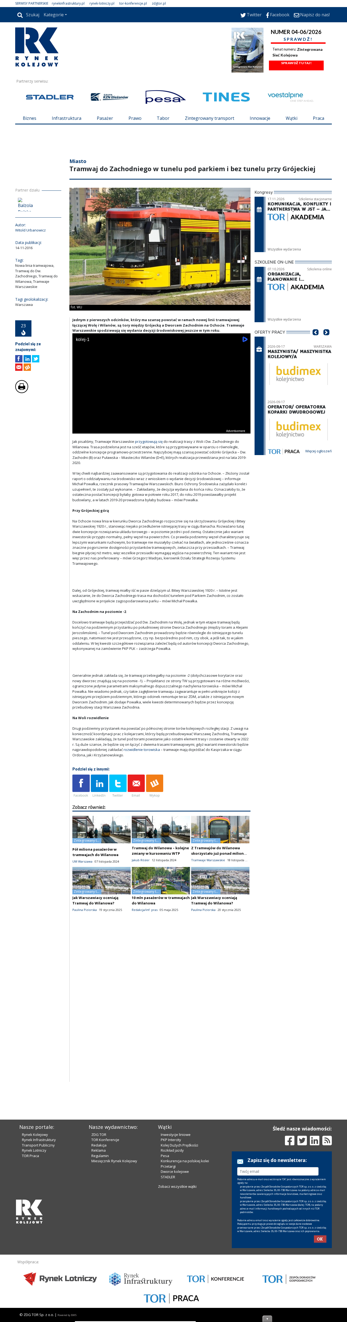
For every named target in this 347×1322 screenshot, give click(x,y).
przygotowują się (149, 441)
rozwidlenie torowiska (142, 749)
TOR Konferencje (105, 1139)
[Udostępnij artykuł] (27, 358)
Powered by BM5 (66, 1315)
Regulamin (100, 1155)
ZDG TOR (98, 1134)
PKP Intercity (171, 1139)
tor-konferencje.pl (133, 3)
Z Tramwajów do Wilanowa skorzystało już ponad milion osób (217, 853)
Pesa (165, 1155)
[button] (315, 340)
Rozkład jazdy (172, 1150)
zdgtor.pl (159, 3)
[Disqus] (161, 1012)
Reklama (98, 1150)
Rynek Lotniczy (34, 1150)
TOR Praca (30, 1155)
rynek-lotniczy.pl (101, 3)
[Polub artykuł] (19, 358)
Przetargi (168, 1166)
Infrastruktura (66, 118)
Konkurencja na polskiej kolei (185, 1160)
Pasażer (105, 118)
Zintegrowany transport (209, 118)
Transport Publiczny (38, 1145)
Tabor (163, 118)
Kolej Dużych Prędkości (179, 1145)
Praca (318, 118)
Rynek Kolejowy (35, 1134)
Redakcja (99, 1145)
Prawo (135, 118)
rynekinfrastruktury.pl (68, 3)
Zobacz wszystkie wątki (177, 1186)
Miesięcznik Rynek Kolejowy (114, 1160)
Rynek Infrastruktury (39, 1139)
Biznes (29, 118)
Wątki (291, 118)
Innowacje (260, 118)
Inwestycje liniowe (176, 1134)
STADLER (168, 1176)
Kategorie (54, 15)
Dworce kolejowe (175, 1171)
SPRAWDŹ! (298, 39)
